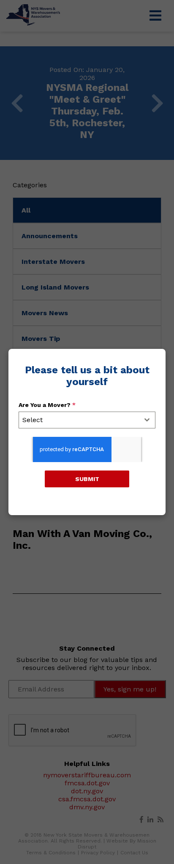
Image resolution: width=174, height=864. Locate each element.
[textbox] (79, 420)
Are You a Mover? (47, 404)
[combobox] (87, 420)
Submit (87, 479)
